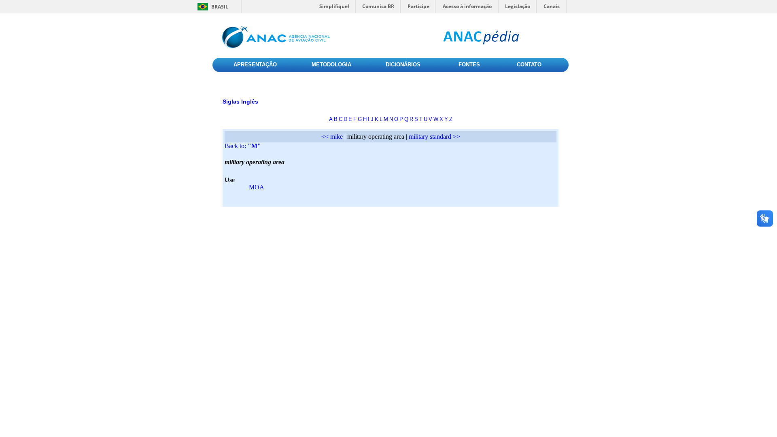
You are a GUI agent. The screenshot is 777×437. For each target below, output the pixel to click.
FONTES (469, 65)
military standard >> (434, 136)
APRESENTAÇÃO (255, 65)
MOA (256, 187)
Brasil (219, 6)
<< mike (332, 136)
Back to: (243, 145)
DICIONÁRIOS (403, 65)
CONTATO (529, 65)
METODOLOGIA (331, 65)
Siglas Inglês (240, 101)
